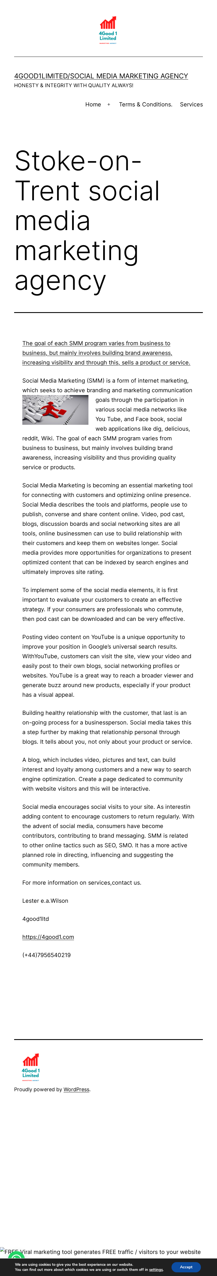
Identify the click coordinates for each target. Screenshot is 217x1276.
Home (93, 104)
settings (156, 1269)
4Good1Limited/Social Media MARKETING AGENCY (101, 76)
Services (191, 104)
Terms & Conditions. (146, 104)
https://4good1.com (48, 937)
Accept (186, 1267)
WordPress (76, 1089)
